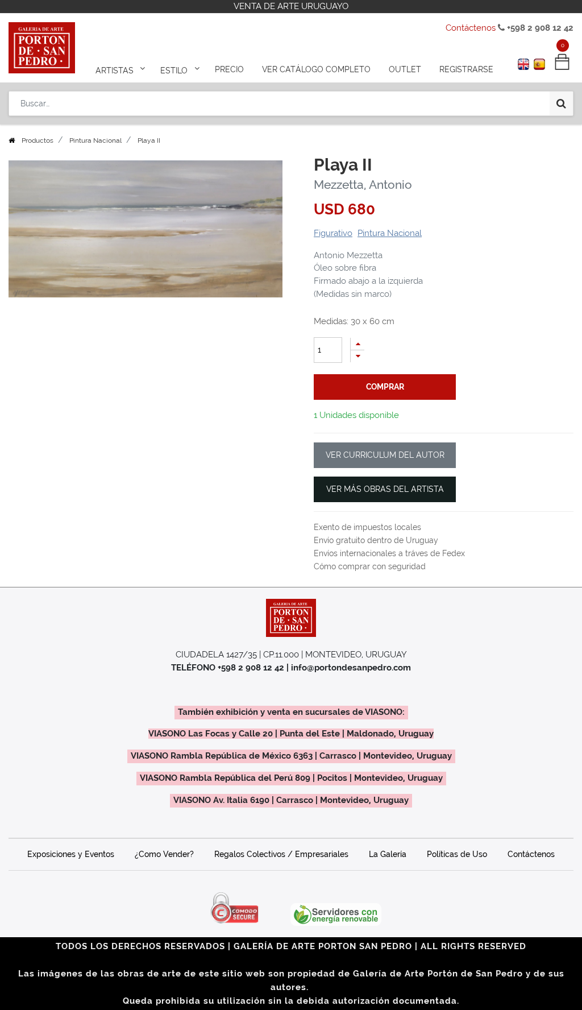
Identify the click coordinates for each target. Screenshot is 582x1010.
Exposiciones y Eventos (70, 854)
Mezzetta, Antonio (363, 184)
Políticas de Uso (457, 854)
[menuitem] (229, 69)
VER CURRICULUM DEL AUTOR (385, 455)
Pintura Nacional (95, 140)
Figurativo (333, 233)
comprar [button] (385, 386)
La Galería (387, 854)
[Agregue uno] (357, 344)
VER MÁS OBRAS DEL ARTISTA (385, 489)
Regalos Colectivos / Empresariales (281, 854)
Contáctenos (471, 28)
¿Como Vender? (164, 854)
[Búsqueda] (561, 103)
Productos (37, 140)
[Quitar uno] (357, 356)
